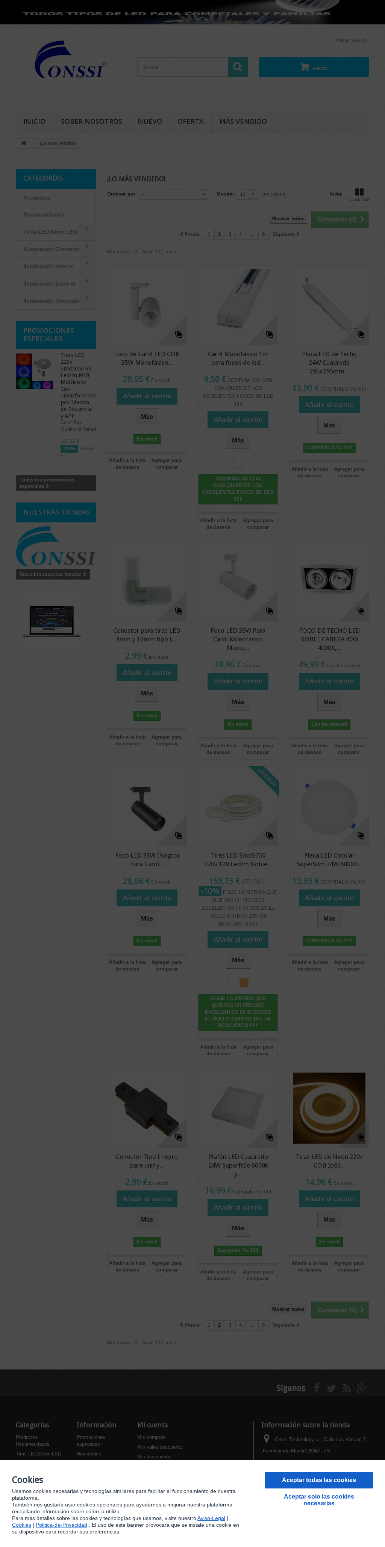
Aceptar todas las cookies (319, 1480)
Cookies (21, 1525)
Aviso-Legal (211, 1518)
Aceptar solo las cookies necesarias (319, 1499)
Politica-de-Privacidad (61, 1525)
